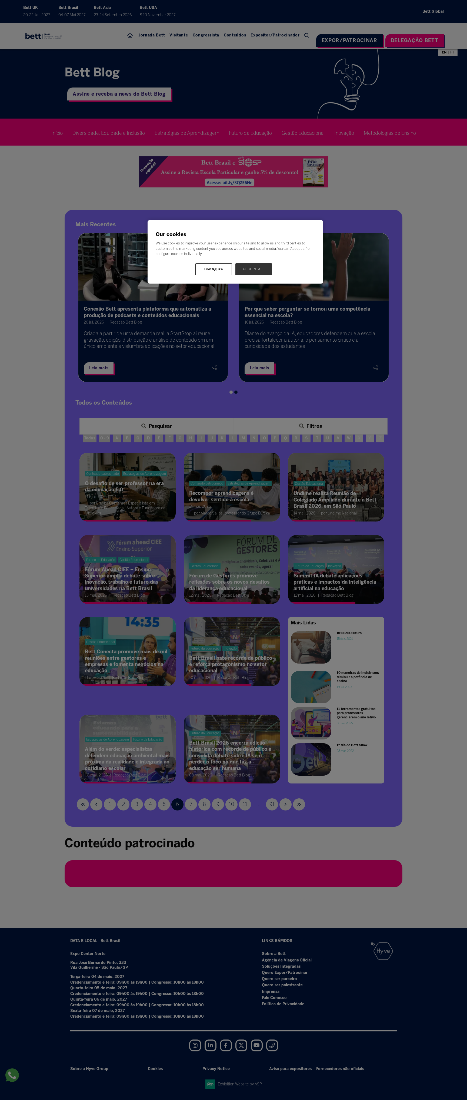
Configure (213, 269)
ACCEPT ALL (253, 269)
